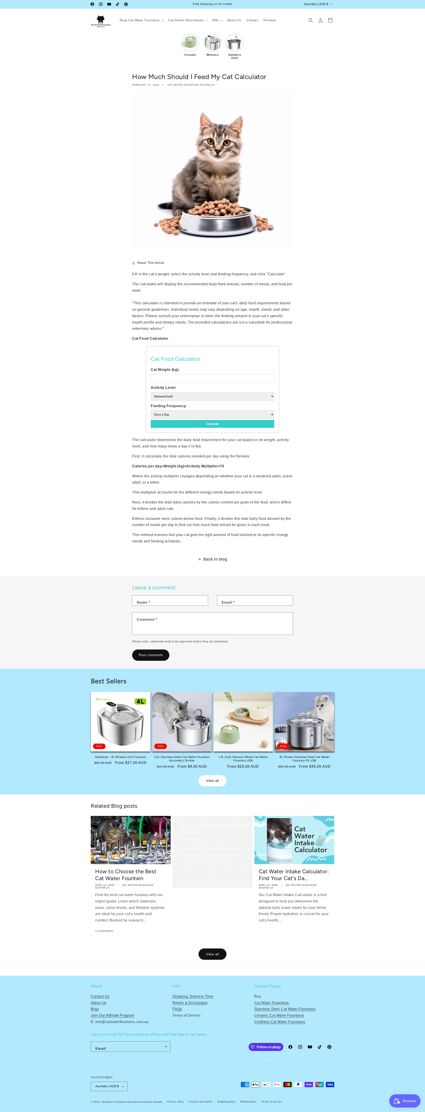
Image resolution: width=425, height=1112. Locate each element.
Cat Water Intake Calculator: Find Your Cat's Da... (294, 874)
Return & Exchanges (189, 1003)
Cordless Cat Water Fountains (279, 1022)
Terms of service (271, 1101)
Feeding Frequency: (169, 406)
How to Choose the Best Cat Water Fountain (125, 874)
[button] (141, 20)
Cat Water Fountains (271, 1003)
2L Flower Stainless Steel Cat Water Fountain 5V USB (305, 758)
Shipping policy (226, 1101)
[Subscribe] (165, 1046)
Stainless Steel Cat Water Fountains (285, 1009)
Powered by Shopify (150, 1101)
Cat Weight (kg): (165, 370)
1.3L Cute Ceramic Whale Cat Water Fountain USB (243, 758)
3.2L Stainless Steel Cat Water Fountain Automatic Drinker (181, 758)
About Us (98, 1003)
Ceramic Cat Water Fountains (279, 1015)
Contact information (200, 1101)
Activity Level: (163, 387)
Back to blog (215, 559)
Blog (95, 1009)
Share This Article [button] (150, 263)
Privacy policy (175, 1101)
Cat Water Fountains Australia (119, 1101)
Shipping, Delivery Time (192, 996)
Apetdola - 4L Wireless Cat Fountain (120, 757)
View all (212, 780)
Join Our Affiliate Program (112, 1015)
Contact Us (100, 996)
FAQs (177, 1009)
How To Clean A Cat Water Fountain (212, 828)
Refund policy (248, 1101)
